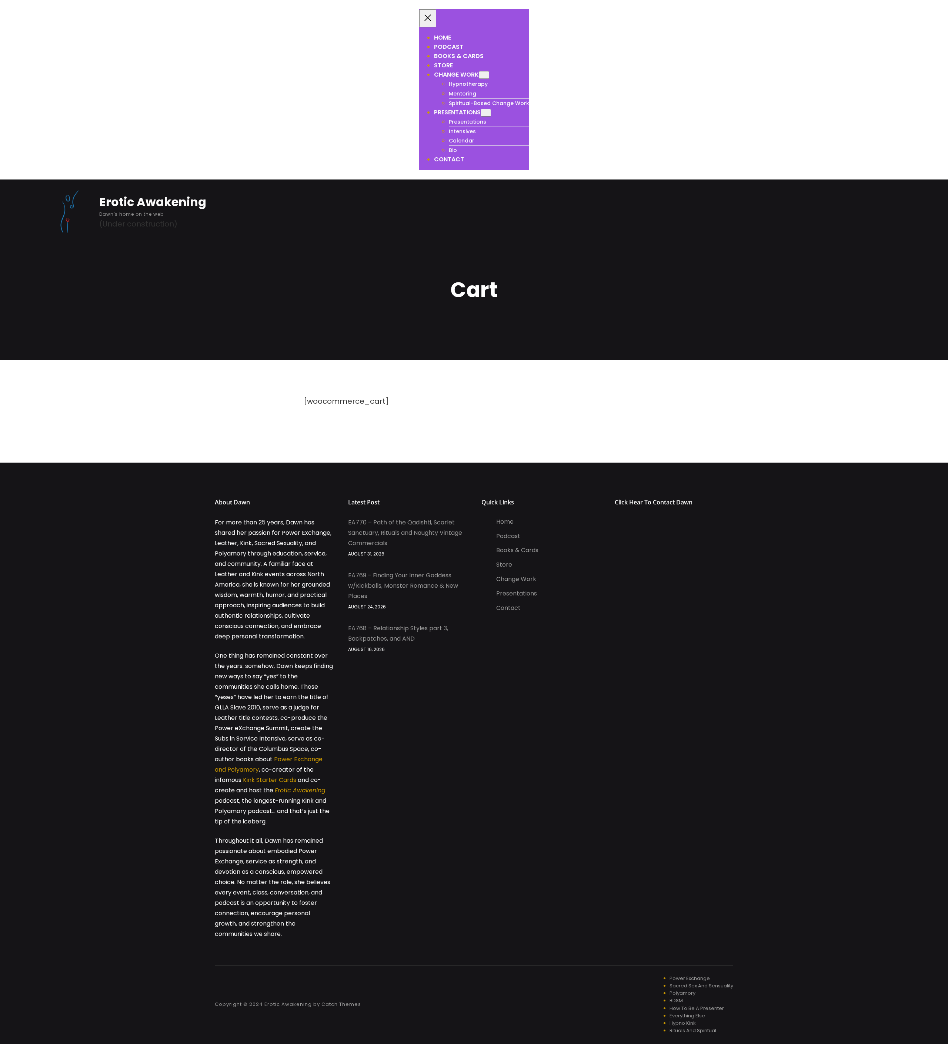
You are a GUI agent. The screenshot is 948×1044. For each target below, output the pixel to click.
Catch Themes (341, 1004)
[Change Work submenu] (484, 75)
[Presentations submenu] (486, 113)
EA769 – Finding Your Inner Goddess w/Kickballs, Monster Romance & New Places (403, 585)
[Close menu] (427, 18)
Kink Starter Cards (269, 780)
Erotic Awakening (152, 202)
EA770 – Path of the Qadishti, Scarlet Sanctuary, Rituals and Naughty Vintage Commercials (405, 532)
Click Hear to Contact (645, 502)
